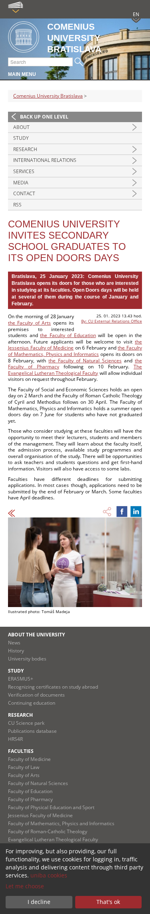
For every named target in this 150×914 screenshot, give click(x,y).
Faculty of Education (30, 791)
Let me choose (25, 886)
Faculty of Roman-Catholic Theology (47, 831)
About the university (36, 634)
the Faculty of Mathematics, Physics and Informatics (75, 351)
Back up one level (44, 116)
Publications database (32, 731)
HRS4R (15, 739)
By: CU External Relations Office (111, 321)
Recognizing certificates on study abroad (53, 686)
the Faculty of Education (68, 335)
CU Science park (26, 723)
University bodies (27, 658)
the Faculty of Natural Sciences (85, 360)
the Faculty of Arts (29, 322)
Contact (24, 193)
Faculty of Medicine (29, 759)
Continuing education (31, 702)
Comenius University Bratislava (48, 95)
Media (20, 182)
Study (21, 138)
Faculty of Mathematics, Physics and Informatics (61, 823)
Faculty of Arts (24, 775)
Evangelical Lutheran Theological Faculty (53, 839)
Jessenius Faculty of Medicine (40, 815)
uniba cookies (48, 875)
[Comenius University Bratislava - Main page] (23, 37)
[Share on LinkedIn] (136, 511)
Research (25, 149)
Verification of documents (36, 694)
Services (23, 171)
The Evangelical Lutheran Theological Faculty (75, 369)
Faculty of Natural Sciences (38, 783)
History (16, 650)
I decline (39, 902)
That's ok (108, 902)
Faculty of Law (23, 767)
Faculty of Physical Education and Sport (51, 807)
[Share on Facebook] (122, 511)
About (21, 127)
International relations (44, 160)
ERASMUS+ (20, 678)
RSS (17, 204)
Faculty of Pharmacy (30, 799)
